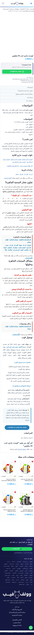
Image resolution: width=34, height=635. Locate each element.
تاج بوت (28, 247)
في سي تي (16, 250)
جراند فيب (11, 564)
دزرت (27, 582)
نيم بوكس (14, 582)
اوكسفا (25, 575)
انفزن (13, 575)
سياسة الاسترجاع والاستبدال (17, 612)
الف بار (26, 174)
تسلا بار (10, 250)
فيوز (27, 580)
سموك (30, 566)
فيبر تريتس (7, 575)
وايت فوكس (21, 584)
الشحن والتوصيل (17, 620)
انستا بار (11, 570)
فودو (21, 575)
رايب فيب (8, 568)
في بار (11, 245)
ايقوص (5, 564)
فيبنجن (30, 575)
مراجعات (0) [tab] (29, 101)
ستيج (17, 174)
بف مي (17, 580)
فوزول (21, 174)
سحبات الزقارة (13, 240)
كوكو (8, 577)
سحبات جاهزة (26, 79)
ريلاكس (22, 580)
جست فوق (7, 580)
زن (31, 584)
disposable (23, 80)
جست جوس (21, 582)
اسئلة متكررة (17, 623)
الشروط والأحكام (17, 610)
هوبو (26, 577)
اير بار (31, 174)
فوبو (17, 566)
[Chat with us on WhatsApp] (31, 628)
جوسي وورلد (7, 573)
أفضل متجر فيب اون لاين (14, 347)
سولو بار (15, 247)
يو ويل (21, 564)
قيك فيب (14, 573)
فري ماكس (25, 568)
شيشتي (9, 247)
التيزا (31, 582)
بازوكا (12, 566)
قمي (26, 570)
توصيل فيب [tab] (30, 97)
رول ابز (26, 573)
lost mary (28, 80)
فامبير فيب (7, 582)
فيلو (13, 580)
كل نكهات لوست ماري (26, 166)
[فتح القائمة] (31, 3)
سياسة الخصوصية (17, 615)
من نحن (17, 607)
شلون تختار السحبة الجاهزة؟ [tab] (25, 91)
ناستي (13, 568)
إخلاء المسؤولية (17, 625)
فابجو (22, 577)
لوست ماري (24, 82)
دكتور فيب (19, 561)
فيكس (16, 570)
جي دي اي (25, 561)
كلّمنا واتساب (7, 178)
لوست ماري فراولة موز (19, 162)
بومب (7, 245)
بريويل (27, 584)
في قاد (13, 561)
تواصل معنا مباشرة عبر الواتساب (17, 427)
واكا (6, 250)
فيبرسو (21, 570)
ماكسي (26, 250)
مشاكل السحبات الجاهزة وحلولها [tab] (24, 94)
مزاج (17, 575)
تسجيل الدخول (22, 449)
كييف (21, 250)
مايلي (31, 580)
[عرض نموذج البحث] (3, 3)
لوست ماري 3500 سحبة (17, 79)
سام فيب (13, 577)
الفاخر (31, 568)
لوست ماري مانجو (27, 159)
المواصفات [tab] (30, 87)
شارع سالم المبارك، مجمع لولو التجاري (23, 552)
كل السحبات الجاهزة (13, 166)
